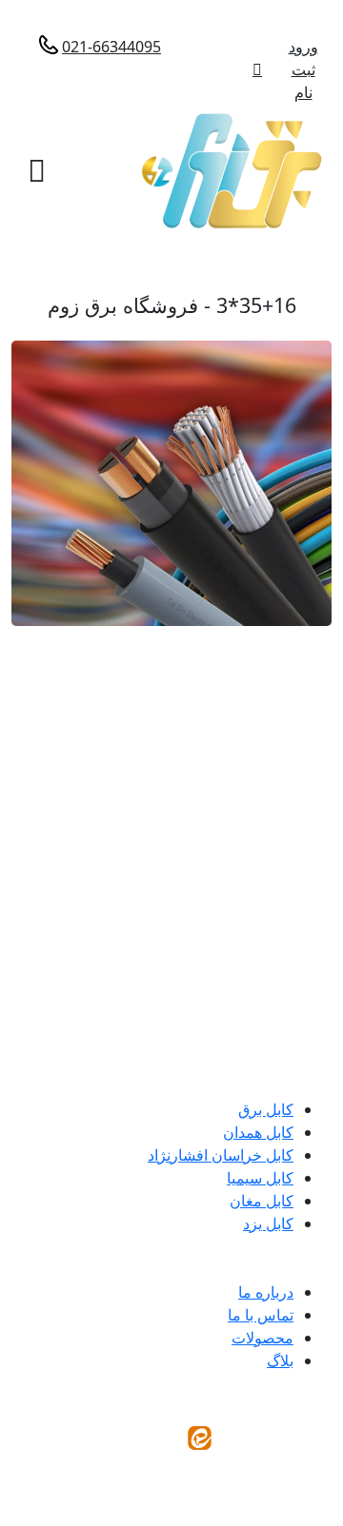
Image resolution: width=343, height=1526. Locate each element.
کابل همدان (258, 1132)
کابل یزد (268, 1223)
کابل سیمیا (260, 1177)
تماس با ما (260, 1314)
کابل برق (265, 1109)
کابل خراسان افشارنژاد (220, 1154)
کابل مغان (261, 1200)
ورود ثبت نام (303, 69)
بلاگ (280, 1360)
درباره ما (265, 1291)
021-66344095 (111, 46)
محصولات (262, 1337)
